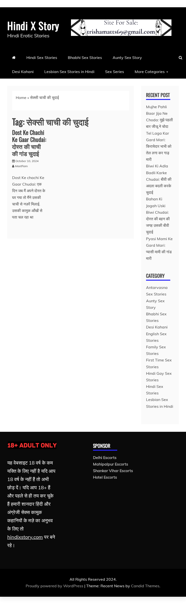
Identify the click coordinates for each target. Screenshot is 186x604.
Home (21, 97)
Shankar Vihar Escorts (113, 470)
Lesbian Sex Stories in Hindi (69, 71)
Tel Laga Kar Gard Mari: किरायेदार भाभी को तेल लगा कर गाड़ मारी (158, 146)
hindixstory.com (25, 537)
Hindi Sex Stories (41, 57)
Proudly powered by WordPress (55, 585)
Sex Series (114, 71)
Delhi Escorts (104, 457)
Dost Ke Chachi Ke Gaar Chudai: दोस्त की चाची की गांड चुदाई (29, 142)
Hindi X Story (33, 25)
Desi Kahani (23, 71)
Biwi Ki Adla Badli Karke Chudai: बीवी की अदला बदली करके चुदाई (158, 179)
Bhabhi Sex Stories (85, 57)
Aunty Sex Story (127, 57)
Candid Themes (145, 585)
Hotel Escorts (105, 477)
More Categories (150, 71)
